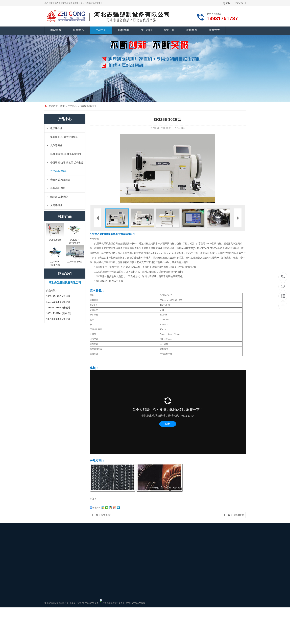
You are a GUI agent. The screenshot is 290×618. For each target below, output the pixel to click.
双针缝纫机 (101, 589)
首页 (62, 106)
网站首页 (55, 30)
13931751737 (283, 277)
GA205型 (101, 515)
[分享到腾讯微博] (118, 507)
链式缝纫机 (101, 574)
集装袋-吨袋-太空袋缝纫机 (64, 137)
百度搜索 (63, 547)
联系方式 (214, 30)
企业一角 (169, 30)
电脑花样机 (101, 579)
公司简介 (126, 569)
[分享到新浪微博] (114, 507)
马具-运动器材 (57, 188)
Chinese (239, 3)
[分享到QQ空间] (103, 507)
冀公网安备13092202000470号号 (129, 603)
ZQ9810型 (233, 515)
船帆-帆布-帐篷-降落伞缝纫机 (65, 154)
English (225, 3)
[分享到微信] (106, 507)
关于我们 (146, 30)
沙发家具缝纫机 (88, 106)
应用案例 (191, 30)
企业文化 (126, 574)
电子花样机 (56, 128)
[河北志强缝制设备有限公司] (66, 16)
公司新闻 (48, 574)
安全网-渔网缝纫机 (60, 179)
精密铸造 (75, 547)
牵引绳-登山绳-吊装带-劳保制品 (66, 162)
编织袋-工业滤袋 (59, 196)
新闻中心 (78, 30)
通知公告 (48, 569)
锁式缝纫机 (101, 569)
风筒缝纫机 (56, 205)
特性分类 (123, 30)
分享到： (96, 507)
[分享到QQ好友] (110, 507)
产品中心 (101, 30)
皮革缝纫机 (56, 145)
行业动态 (48, 579)
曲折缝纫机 (101, 584)
